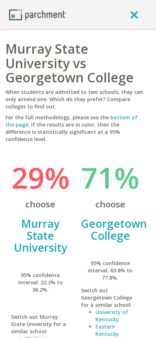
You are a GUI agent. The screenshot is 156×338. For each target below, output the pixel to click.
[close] (134, 14)
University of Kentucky (111, 316)
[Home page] (37, 14)
